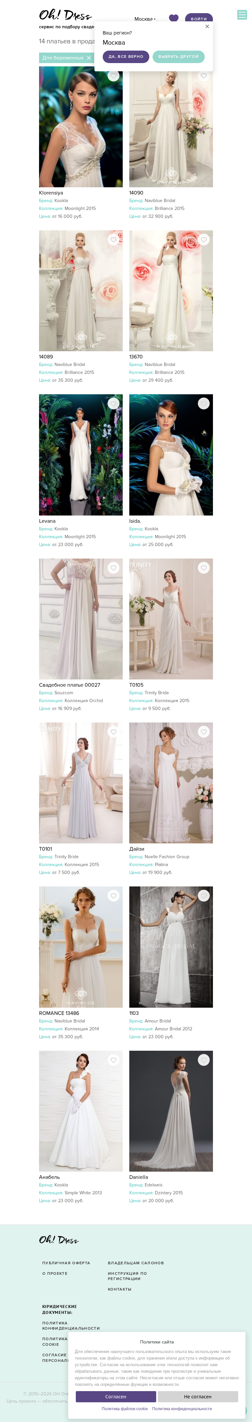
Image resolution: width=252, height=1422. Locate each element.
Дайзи (136, 849)
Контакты (120, 1289)
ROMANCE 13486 (59, 1013)
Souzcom (63, 693)
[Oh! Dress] (59, 1241)
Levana (47, 521)
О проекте (55, 1273)
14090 (136, 193)
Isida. (135, 521)
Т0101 (45, 849)
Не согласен (198, 1397)
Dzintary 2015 (169, 1193)
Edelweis (154, 1185)
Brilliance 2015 (169, 208)
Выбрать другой (178, 56)
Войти (199, 19)
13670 (136, 357)
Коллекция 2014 (82, 1029)
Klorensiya (51, 193)
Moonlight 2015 (80, 208)
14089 (46, 357)
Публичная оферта (66, 1263)
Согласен (115, 1397)
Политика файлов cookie (125, 1409)
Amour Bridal (158, 1021)
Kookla (61, 200)
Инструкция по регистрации (127, 1276)
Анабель (49, 1177)
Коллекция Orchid (84, 700)
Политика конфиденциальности (182, 1409)
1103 (134, 1013)
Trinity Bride (157, 693)
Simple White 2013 (83, 1193)
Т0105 (136, 685)
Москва (144, 19)
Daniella (138, 1177)
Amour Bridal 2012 (173, 1029)
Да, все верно (126, 56)
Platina (161, 864)
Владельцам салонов (136, 1263)
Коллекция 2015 (172, 700)
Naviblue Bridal (160, 200)
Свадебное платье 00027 (69, 685)
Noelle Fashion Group (167, 857)
